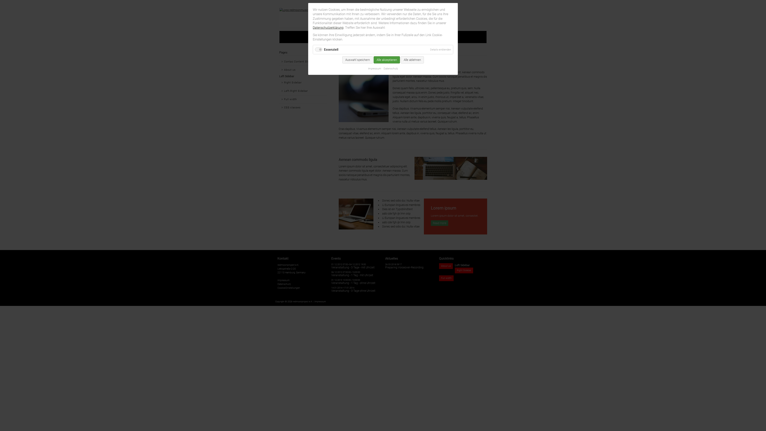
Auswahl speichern (357, 60)
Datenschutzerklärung (328, 28)
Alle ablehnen (412, 60)
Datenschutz (391, 68)
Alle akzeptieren (387, 60)
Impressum (374, 68)
